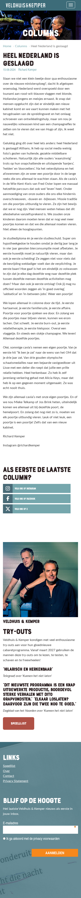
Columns (21, 46)
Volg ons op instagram (25, 488)
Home (7, 46)
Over (6, 771)
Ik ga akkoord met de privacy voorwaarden (33, 838)
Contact (8, 776)
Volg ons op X (21, 508)
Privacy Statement (15, 781)
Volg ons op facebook (25, 498)
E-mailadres (39, 823)
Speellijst (18, 723)
